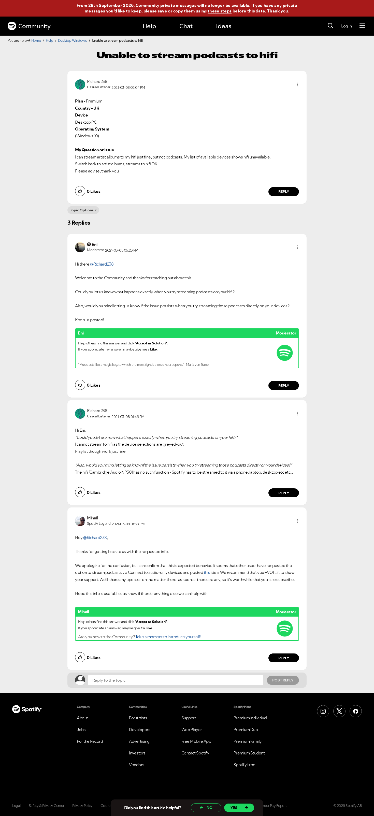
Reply (283, 191)
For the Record (90, 741)
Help (149, 26)
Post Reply (283, 680)
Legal (16, 805)
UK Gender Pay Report (269, 805)
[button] (297, 84)
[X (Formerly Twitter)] (339, 711)
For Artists (138, 718)
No (209, 807)
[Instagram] (323, 711)
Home (36, 40)
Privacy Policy (82, 805)
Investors (137, 753)
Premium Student (249, 753)
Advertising (139, 741)
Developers (139, 729)
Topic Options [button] (82, 210)
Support (188, 718)
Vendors (136, 764)
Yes (234, 807)
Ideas (223, 26)
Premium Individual (250, 718)
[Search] (330, 26)
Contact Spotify (195, 753)
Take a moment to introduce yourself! (168, 636)
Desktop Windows (72, 40)
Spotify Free (244, 764)
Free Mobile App (196, 741)
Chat (186, 26)
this (207, 572)
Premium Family (248, 741)
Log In (346, 26)
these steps (220, 11)
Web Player (191, 729)
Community (34, 26)
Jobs (81, 729)
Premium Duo (246, 729)
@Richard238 (102, 264)
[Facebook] (356, 711)
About (82, 718)
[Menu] (362, 26)
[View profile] (80, 84)
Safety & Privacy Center (46, 805)
